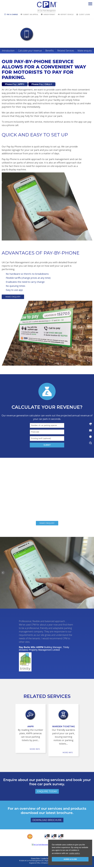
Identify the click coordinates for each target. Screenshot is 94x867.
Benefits (49, 50)
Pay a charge (12, 14)
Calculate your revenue (30, 50)
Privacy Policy (35, 858)
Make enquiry (85, 50)
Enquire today (47, 791)
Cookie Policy (45, 858)
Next (91, 573)
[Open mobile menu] (90, 3)
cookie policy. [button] (74, 853)
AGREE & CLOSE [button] (70, 859)
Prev (3, 573)
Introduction (8, 50)
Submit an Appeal (30, 14)
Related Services (65, 50)
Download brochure (47, 820)
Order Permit (49, 14)
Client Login (84, 14)
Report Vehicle (67, 14)
